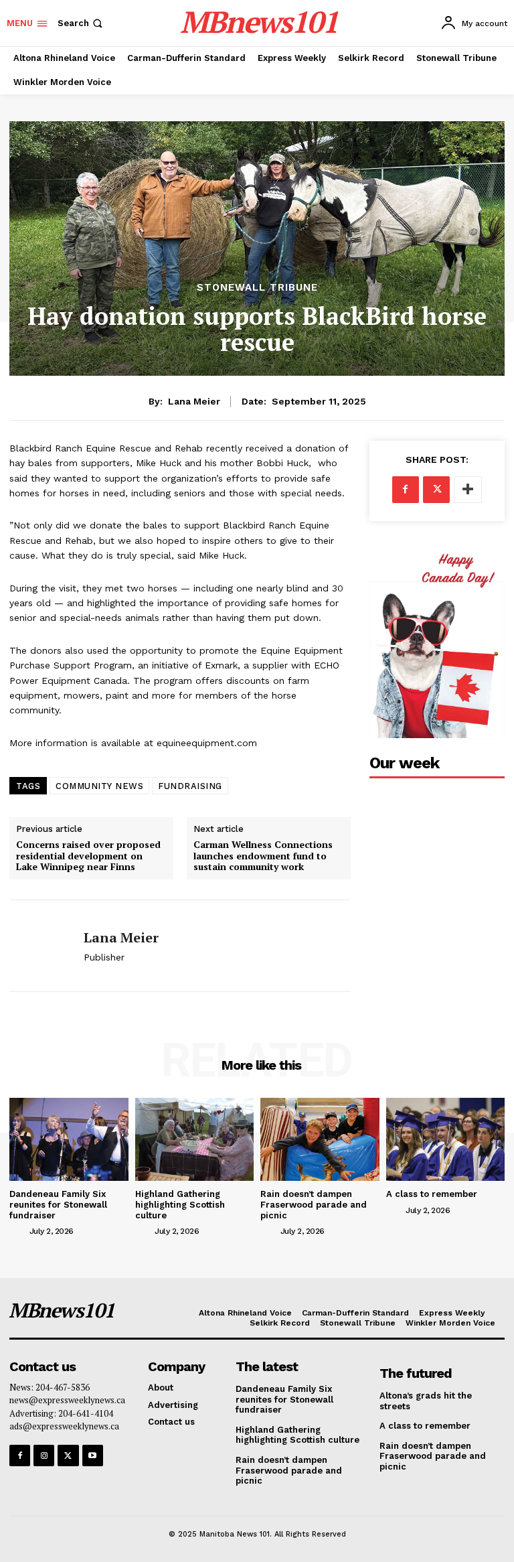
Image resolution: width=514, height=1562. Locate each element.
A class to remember (431, 1194)
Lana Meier (194, 401)
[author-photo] (18, 1230)
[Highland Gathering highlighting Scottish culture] (194, 1139)
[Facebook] (405, 489)
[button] (81, 23)
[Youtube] (92, 1455)
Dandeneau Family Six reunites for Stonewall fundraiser (58, 1204)
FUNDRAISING (190, 786)
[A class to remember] (445, 1139)
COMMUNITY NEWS (99, 786)
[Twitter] (436, 489)
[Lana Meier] (41, 946)
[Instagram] (43, 1455)
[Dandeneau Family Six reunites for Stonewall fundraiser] (68, 1139)
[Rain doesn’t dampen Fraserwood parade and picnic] (319, 1139)
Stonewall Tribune (257, 288)
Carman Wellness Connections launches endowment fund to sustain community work (263, 856)
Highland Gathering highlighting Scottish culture (180, 1204)
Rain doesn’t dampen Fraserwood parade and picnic (313, 1204)
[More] (468, 489)
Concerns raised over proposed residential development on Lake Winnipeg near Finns (88, 856)
